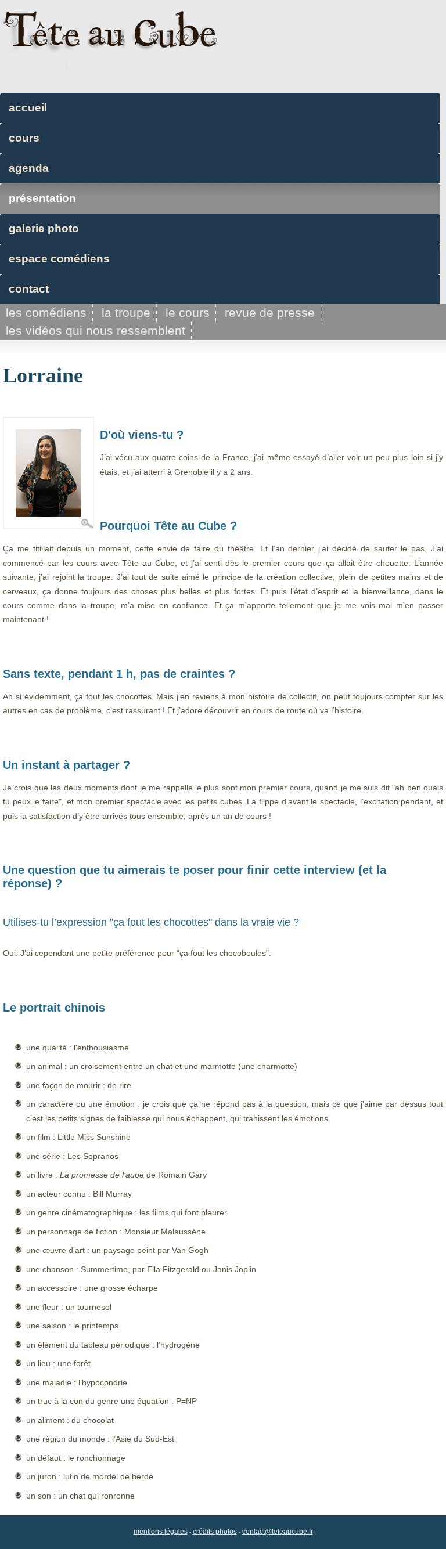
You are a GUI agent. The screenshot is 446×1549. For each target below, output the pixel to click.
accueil (28, 108)
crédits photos (215, 1532)
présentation (42, 198)
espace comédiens (59, 258)
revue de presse (270, 312)
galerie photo (44, 228)
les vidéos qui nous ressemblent (95, 330)
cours (24, 138)
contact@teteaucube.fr (277, 1532)
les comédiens (46, 312)
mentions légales (161, 1532)
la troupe (126, 312)
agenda (29, 168)
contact (29, 289)
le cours (188, 312)
